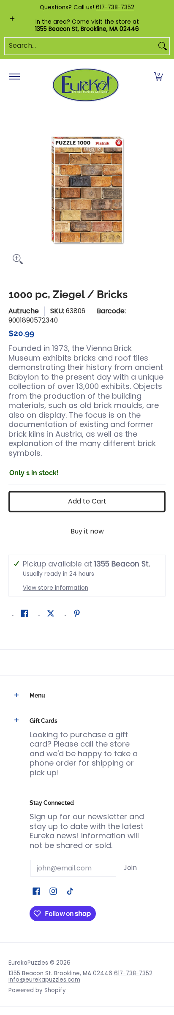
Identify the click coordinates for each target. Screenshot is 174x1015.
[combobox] (80, 46)
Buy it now (87, 531)
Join (130, 868)
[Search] (162, 46)
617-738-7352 (115, 7)
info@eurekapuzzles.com (44, 980)
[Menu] (14, 77)
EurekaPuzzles (28, 963)
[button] (158, 77)
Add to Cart (87, 501)
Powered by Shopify (37, 990)
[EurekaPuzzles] (86, 85)
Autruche (23, 311)
